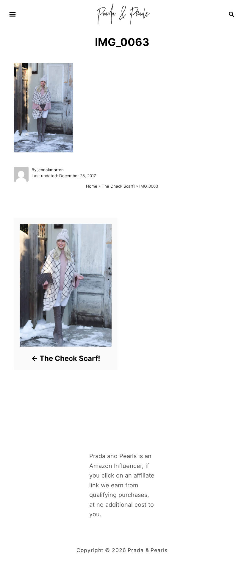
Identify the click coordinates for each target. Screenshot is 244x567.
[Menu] (12, 14)
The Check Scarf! (118, 186)
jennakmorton (50, 169)
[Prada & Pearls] (122, 13)
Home (91, 186)
